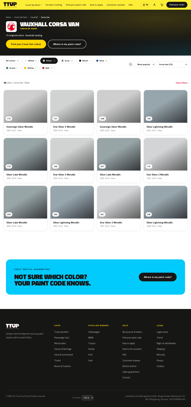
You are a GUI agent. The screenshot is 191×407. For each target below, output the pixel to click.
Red (49, 67)
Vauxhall (34, 17)
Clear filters (181, 82)
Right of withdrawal (166, 343)
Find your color (176, 4)
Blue (103, 60)
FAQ (131, 4)
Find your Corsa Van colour (26, 44)
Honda (91, 349)
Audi (90, 360)
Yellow (31, 67)
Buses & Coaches (62, 366)
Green (13, 67)
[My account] (154, 5)
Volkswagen (94, 332)
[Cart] (162, 5)
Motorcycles (60, 343)
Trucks (57, 360)
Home (8, 17)
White (32, 60)
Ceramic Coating (54, 4)
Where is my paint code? (67, 44)
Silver (50, 60)
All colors (12, 60)
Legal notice (162, 332)
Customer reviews (116, 4)
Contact (126, 377)
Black (86, 60)
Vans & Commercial (63, 354)
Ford (90, 354)
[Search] (130, 64)
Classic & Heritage (62, 349)
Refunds (161, 354)
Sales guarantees (131, 372)
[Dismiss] (13, 400)
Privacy (160, 360)
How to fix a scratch (132, 349)
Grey (69, 60)
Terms (160, 337)
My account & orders (132, 332)
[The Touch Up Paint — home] (10, 4)
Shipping (161, 349)
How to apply (96, 4)
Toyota (91, 343)
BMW (90, 337)
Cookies (160, 366)
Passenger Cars (61, 337)
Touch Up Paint (33, 4)
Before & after (130, 366)
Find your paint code (76, 4)
